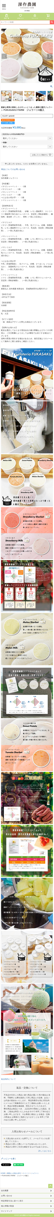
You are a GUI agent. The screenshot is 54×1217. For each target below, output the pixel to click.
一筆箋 (5, 142)
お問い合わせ (6, 1196)
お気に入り (20, 18)
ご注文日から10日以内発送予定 (13, 134)
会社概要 (4, 1190)
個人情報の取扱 (7, 1206)
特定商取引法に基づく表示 (12, 1201)
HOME (3, 1173)
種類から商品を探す (14, 1173)
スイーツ (26, 1173)
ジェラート (35, 1173)
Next (49, 56)
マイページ (35, 18)
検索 (52, 22)
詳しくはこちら (44, 1151)
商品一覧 (6, 18)
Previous (4, 56)
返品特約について (8, 1079)
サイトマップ (6, 1211)
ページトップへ (50, 1186)
